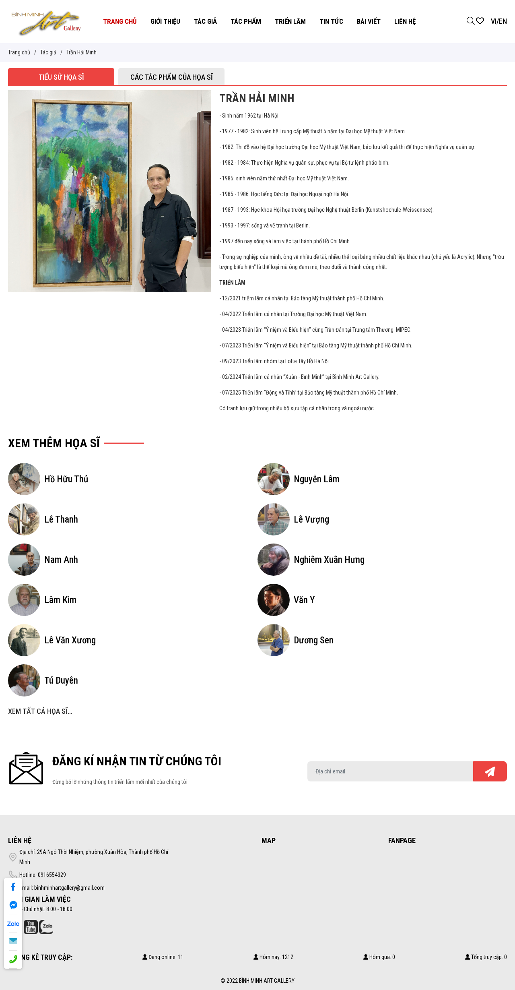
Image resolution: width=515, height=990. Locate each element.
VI (493, 21)
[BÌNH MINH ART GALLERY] (46, 21)
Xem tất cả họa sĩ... (40, 711)
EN (503, 21)
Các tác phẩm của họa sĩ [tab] (171, 77)
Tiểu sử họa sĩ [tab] (61, 77)
